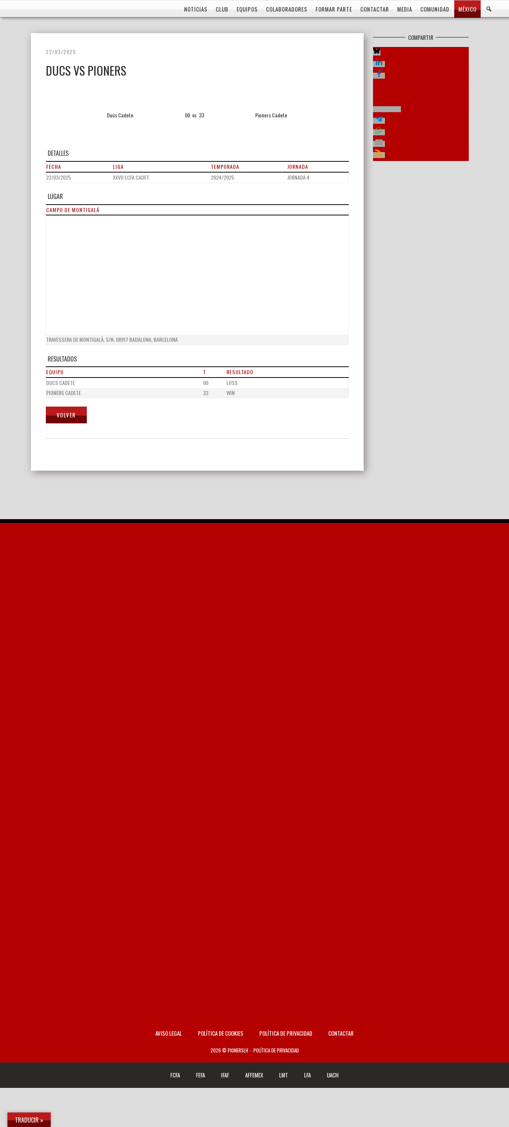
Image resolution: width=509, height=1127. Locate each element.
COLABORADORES (286, 9)
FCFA (175, 1075)
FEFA (200, 1075)
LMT (283, 1075)
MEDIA (404, 9)
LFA (307, 1075)
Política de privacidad (285, 1033)
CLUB (222, 9)
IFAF (225, 1075)
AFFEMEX (254, 1075)
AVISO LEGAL (168, 1033)
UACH (333, 1075)
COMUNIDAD (434, 9)
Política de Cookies (220, 1033)
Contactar (341, 1033)
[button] (376, 53)
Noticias (196, 9)
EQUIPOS (247, 9)
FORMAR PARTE (334, 9)
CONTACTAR (374, 9)
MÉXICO (467, 9)
